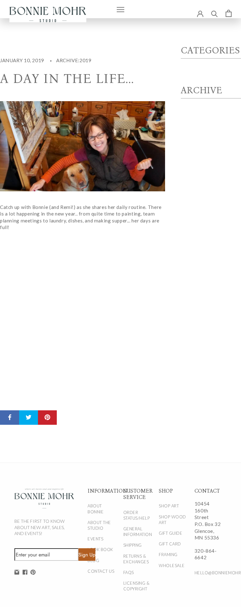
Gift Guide (170, 533)
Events (95, 538)
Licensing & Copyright (136, 586)
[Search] (214, 13)
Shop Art (169, 505)
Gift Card (170, 543)
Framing (168, 554)
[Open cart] (229, 13)
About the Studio (99, 525)
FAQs (128, 572)
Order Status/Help (136, 515)
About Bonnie (96, 508)
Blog (93, 560)
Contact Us (101, 571)
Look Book (100, 549)
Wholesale (172, 565)
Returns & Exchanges (136, 559)
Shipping (132, 545)
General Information (137, 531)
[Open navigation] (120, 9)
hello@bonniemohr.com (209, 572)
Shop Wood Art (172, 519)
